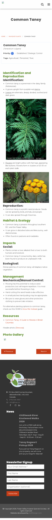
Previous (9, 351)
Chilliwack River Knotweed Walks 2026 (29, 418)
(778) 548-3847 (14, 400)
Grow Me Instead (29, 309)
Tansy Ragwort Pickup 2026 (28, 444)
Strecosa (19, 328)
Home (3, 36)
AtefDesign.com (35, 513)
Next (43, 351)
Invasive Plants (15, 36)
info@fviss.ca (14, 402)
